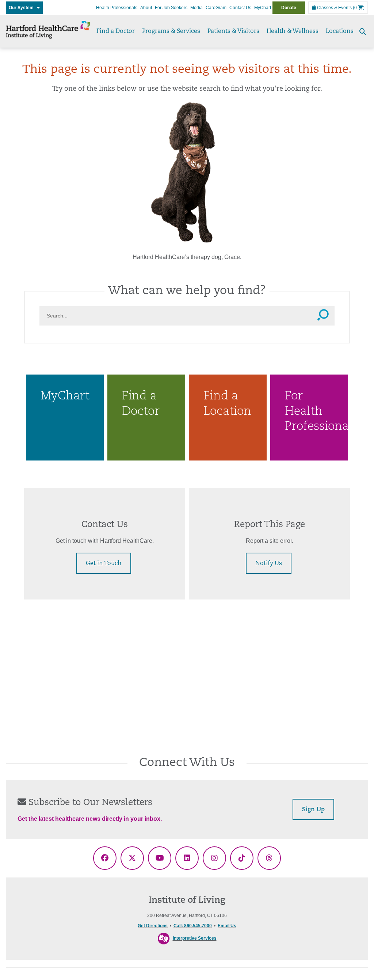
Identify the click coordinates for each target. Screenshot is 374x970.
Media (196, 7)
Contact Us (240, 7)
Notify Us (268, 564)
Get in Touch (104, 564)
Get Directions (153, 925)
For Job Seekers (171, 7)
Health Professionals (116, 7)
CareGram (216, 7)
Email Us (227, 925)
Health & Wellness (292, 31)
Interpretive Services (195, 938)
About (146, 7)
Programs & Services (171, 31)
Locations (340, 31)
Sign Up (313, 810)
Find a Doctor (115, 31)
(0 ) (359, 7)
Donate (288, 7)
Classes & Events (334, 7)
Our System (23, 7)
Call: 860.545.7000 (192, 925)
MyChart (262, 7)
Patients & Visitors (233, 31)
